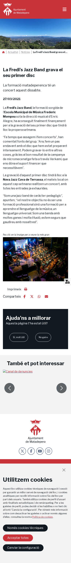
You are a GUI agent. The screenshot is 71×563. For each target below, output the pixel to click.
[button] (35, 259)
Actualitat (13, 52)
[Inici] (16, 9)
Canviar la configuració (23, 547)
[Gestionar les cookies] (67, 281)
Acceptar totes (18, 538)
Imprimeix (14, 289)
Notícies (25, 52)
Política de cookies (42, 517)
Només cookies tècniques (25, 528)
